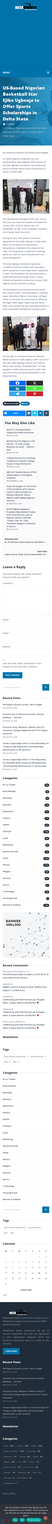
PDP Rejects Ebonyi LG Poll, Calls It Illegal (22, 704)
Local (5, 838)
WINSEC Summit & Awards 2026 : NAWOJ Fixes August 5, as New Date (25, 989)
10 (6, 1267)
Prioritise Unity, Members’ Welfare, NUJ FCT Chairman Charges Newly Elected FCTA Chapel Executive (25, 730)
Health (6, 824)
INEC (16, 1062)
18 (13, 1273)
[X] (34, 383)
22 (39, 1273)
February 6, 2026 (14, 504)
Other (11, 124)
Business (7, 804)
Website (6, 646)
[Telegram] (17, 393)
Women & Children (12, 905)
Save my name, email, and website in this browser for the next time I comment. (22, 665)
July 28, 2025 (13, 529)
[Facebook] (17, 383)
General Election (38, 1056)
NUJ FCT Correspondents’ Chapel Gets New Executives (20, 431)
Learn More (11, 1351)
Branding (7, 798)
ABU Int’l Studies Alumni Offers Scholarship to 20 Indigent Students (22, 475)
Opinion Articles (10, 851)
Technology (8, 891)
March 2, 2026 (13, 467)
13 (26, 1267)
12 (19, 1267)
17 (6, 1273)
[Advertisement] (26, 38)
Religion (7, 871)
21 (33, 1273)
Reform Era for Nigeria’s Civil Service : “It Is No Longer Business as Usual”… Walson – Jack (21, 445)
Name (6, 619)
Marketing (8, 844)
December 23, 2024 (15, 481)
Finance (6, 818)
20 (26, 1273)
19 (19, 1273)
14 (33, 1267)
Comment (8, 583)
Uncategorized (10, 898)
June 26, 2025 (13, 453)
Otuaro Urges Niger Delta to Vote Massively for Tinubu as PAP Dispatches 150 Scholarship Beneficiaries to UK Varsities (26, 746)
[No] (48, 1514)
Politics (6, 864)
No (22, 1520)
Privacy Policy (9, 1493)
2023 (7, 1062)
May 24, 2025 (13, 436)
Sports (6, 885)
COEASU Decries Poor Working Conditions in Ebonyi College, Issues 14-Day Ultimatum (21, 461)
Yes (15, 1520)
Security (7, 878)
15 (39, 1267)
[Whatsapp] (34, 388)
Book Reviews (9, 791)
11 (13, 1267)
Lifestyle (7, 831)
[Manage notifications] (45, 1518)
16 (46, 1267)
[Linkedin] (17, 388)
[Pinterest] (34, 393)
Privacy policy (34, 1520)
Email (6, 633)
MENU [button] (6, 72)
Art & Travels (9, 784)
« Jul (5, 1295)
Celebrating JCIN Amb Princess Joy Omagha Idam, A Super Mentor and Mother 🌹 (24, 1001)
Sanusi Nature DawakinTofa (16, 1056)
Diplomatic (8, 811)
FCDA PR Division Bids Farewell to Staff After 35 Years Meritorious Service (26, 976)
